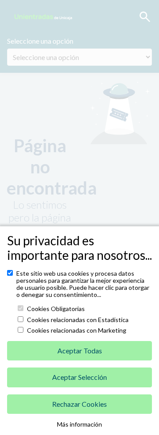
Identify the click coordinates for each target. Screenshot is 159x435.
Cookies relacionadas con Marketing (76, 330)
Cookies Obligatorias (56, 308)
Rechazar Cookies (79, 404)
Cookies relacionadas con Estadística (78, 319)
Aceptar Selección (79, 377)
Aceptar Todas (79, 350)
